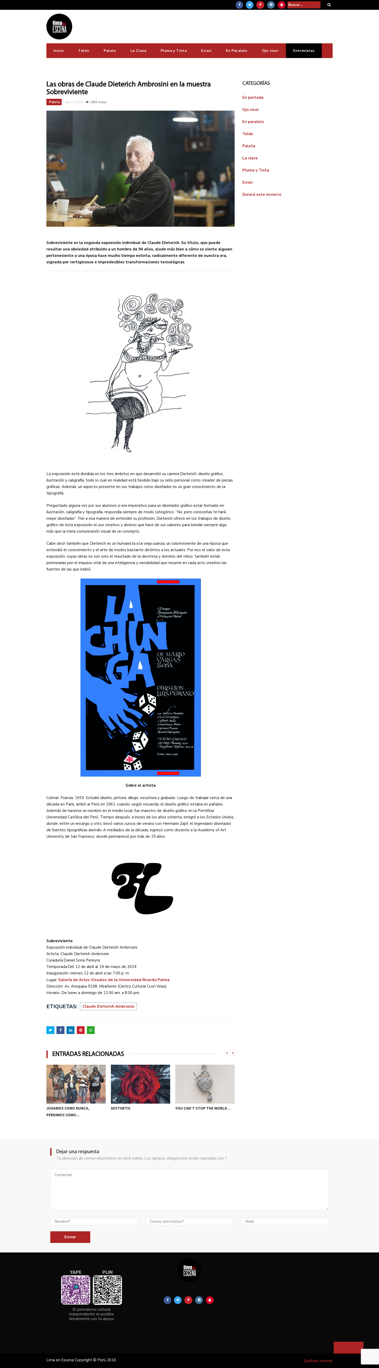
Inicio (59, 50)
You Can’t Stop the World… (138, 1108)
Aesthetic (56, 1108)
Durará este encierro (261, 194)
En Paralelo (236, 50)
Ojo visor (270, 50)
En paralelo (253, 121)
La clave (250, 158)
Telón (83, 50)
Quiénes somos (318, 1360)
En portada (252, 97)
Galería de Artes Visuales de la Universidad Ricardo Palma (114, 979)
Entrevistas (303, 50)
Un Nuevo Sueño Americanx (201, 1108)
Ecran (206, 50)
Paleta (110, 50)
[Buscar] (329, 4)
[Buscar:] (303, 4)
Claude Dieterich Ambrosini (108, 1006)
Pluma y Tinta (174, 50)
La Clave (138, 50)
